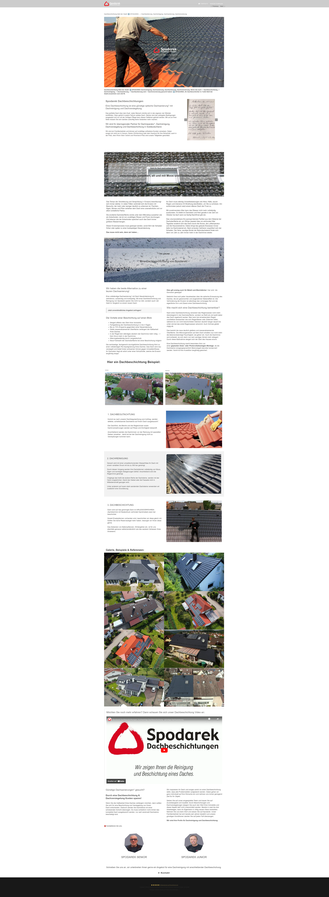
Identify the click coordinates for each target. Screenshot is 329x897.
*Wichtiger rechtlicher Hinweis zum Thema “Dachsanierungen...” (164, 889)
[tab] (115, 149)
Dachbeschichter (115, 149)
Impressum (176, 887)
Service (130, 149)
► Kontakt (186, 887)
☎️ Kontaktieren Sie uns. (113, 826)
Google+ (182, 887)
